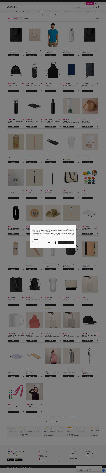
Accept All (66, 242)
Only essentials (37, 242)
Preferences (50, 242)
